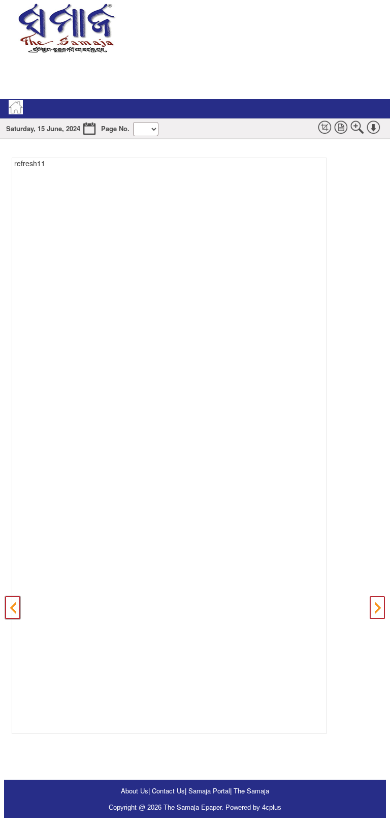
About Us (134, 790)
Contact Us (168, 790)
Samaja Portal (209, 790)
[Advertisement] (189, 76)
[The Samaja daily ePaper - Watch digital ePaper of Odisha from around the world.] (66, 26)
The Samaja (251, 790)
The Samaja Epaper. (193, 807)
